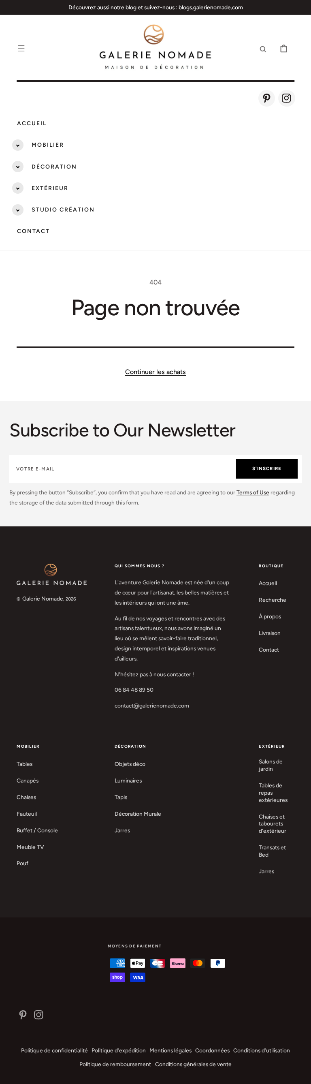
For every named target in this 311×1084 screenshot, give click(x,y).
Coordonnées (212, 1050)
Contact (33, 231)
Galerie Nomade (42, 598)
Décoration (54, 166)
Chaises (26, 797)
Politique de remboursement (115, 1064)
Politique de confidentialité (54, 1050)
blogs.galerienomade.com (211, 7)
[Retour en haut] (299, 1072)
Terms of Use (252, 492)
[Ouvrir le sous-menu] (17, 145)
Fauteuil (27, 813)
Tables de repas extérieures (273, 792)
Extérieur (50, 188)
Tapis (121, 797)
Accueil (32, 123)
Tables (24, 764)
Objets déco (130, 764)
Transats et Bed (272, 851)
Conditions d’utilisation (261, 1050)
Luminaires (128, 780)
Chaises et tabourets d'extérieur (272, 823)
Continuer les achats (155, 372)
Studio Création (63, 209)
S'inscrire (267, 468)
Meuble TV (30, 847)
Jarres (122, 830)
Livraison (270, 633)
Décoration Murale (138, 813)
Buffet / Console (37, 830)
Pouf (22, 863)
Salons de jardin (271, 765)
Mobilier (48, 144)
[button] (21, 48)
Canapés (27, 780)
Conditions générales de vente (193, 1064)
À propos (270, 616)
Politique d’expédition (119, 1050)
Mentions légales (170, 1050)
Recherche (272, 600)
